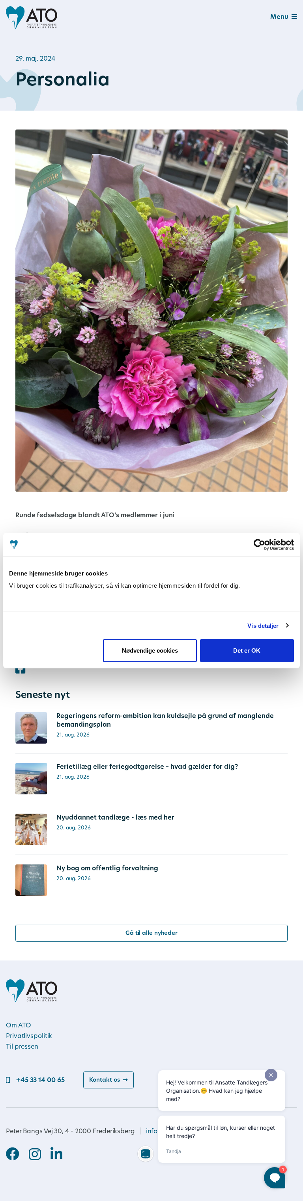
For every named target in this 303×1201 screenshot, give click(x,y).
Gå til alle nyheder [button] (151, 933)
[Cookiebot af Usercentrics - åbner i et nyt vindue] (259, 544)
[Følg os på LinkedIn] (56, 1155)
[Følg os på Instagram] (39, 1155)
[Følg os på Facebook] (17, 1155)
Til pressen (22, 1047)
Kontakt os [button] (104, 1080)
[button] (274, 17)
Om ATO (18, 1026)
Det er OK (246, 650)
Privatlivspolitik (29, 1036)
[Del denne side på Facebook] (20, 670)
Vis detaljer (263, 625)
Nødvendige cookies (150, 650)
